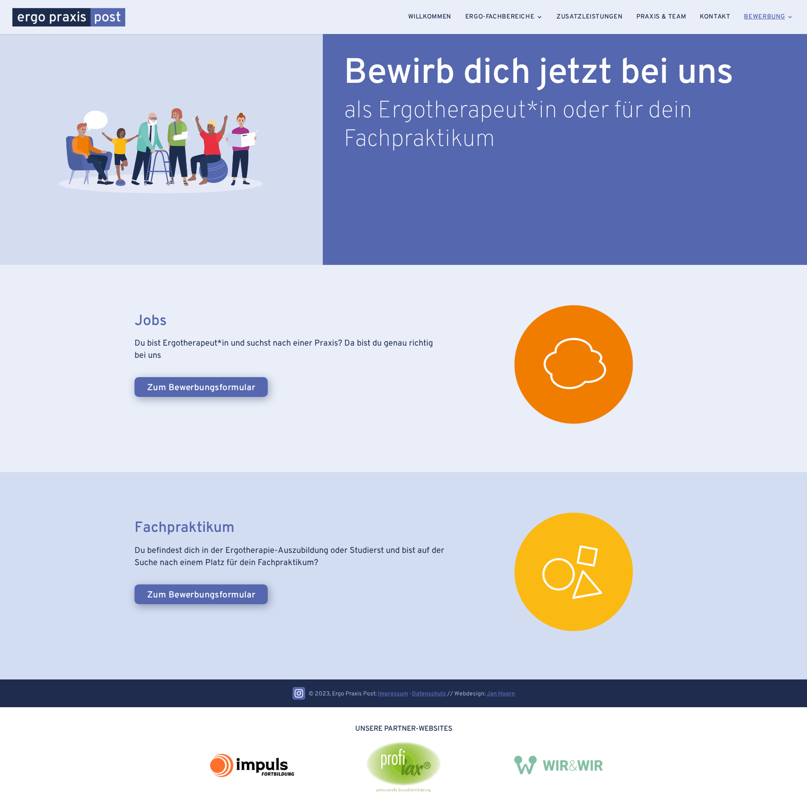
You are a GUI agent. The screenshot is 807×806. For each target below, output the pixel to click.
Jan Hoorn (501, 694)
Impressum (393, 694)
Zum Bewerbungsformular (201, 387)
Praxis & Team (661, 17)
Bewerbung (764, 17)
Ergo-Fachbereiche (499, 17)
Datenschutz (429, 694)
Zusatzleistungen (589, 17)
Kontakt (715, 17)
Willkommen (429, 17)
